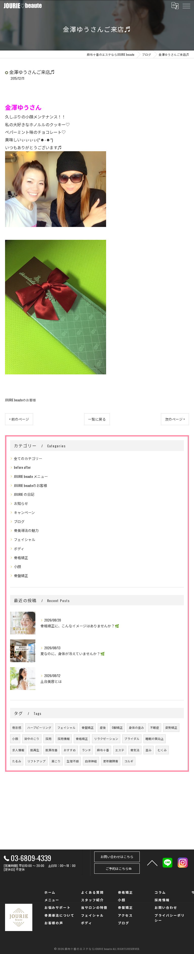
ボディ (19, 548)
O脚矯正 (117, 727)
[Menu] (186, 5)
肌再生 (34, 750)
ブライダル (131, 738)
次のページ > (175, 419)
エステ (119, 750)
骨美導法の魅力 (26, 530)
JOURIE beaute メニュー (31, 476)
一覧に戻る (97, 419)
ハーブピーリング (39, 727)
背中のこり (31, 738)
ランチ (86, 750)
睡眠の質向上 (155, 738)
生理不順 (73, 761)
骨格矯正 (21, 557)
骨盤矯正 (21, 575)
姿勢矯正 (171, 727)
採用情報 (64, 738)
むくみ (162, 750)
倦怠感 (16, 727)
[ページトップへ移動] (152, 863)
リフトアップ (36, 761)
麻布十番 (103, 750)
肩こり (56, 761)
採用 (48, 738)
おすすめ (70, 750)
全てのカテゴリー (28, 458)
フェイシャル (24, 539)
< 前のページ (19, 419)
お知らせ (21, 503)
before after (22, 467)
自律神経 (91, 761)
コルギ (128, 761)
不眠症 (154, 727)
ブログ (19, 521)
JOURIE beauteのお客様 (20, 400)
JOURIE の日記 (24, 494)
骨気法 (134, 750)
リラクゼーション (106, 738)
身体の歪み (136, 727)
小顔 (17, 566)
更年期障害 (110, 761)
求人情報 (18, 750)
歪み (149, 750)
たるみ (16, 761)
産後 (103, 727)
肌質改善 (51, 750)
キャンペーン (24, 512)
